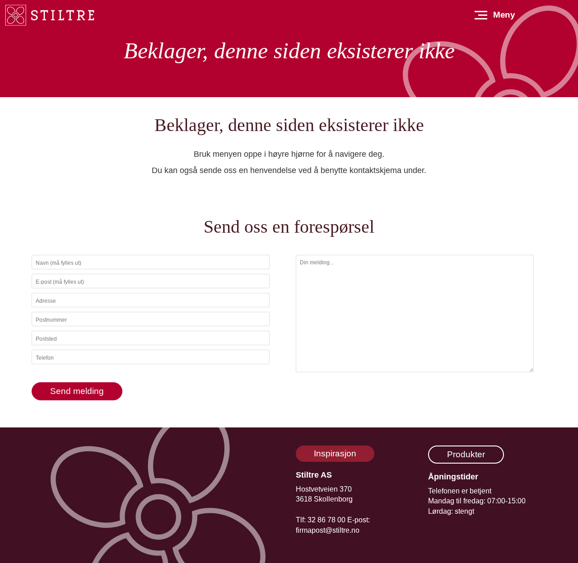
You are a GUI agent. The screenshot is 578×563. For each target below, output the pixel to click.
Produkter (466, 454)
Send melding (77, 391)
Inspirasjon (335, 453)
